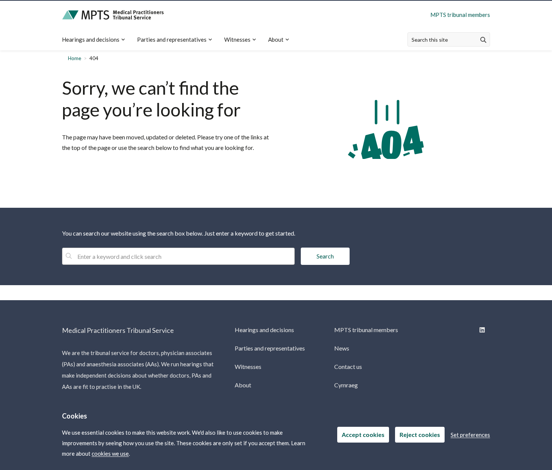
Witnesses (237, 39)
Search (325, 256)
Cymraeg (346, 384)
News (341, 348)
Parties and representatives (172, 39)
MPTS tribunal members (460, 14)
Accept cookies (363, 434)
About (276, 39)
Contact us (348, 366)
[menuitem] (96, 39)
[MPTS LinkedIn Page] (481, 329)
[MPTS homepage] (113, 14)
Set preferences (470, 434)
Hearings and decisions (90, 39)
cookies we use (110, 453)
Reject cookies (420, 434)
